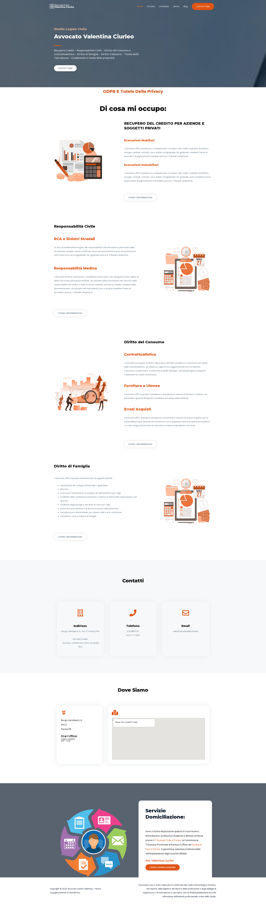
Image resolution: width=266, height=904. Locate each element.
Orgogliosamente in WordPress (65, 892)
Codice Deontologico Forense (201, 884)
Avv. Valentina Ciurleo (159, 860)
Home (140, 6)
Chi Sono (151, 6)
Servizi (176, 6)
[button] (65, 68)
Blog (185, 6)
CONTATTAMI (203, 6)
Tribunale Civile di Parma (168, 840)
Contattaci (164, 6)
